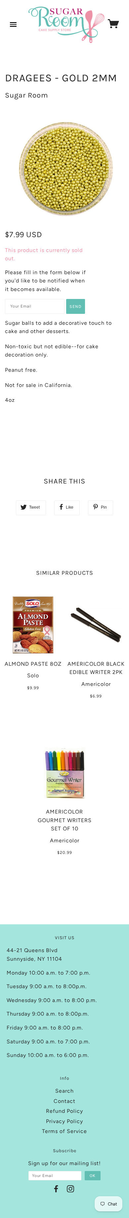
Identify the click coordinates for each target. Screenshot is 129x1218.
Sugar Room (26, 95)
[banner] (66, 25)
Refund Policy (64, 1111)
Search (64, 1091)
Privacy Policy (64, 1121)
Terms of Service (64, 1131)
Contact (64, 1101)
